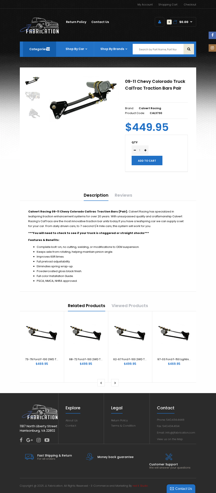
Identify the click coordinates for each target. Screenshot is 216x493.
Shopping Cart (167, 4)
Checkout (190, 4)
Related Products (86, 306)
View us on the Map (170, 439)
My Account (145, 4)
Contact (71, 426)
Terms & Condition (123, 426)
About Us (72, 420)
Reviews (123, 195)
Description (96, 195)
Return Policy (119, 420)
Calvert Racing (150, 108)
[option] (84, 99)
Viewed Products (130, 306)
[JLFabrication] (39, 33)
